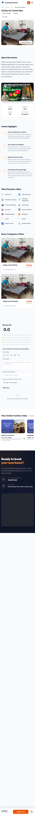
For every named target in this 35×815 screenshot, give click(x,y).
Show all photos (26, 42)
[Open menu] (32, 2)
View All (31, 415)
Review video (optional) (9, 372)
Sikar (12, 7)
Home (2, 7)
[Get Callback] (28, 2)
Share (5, 17)
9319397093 (12, 480)
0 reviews (8, 13)
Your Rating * (6, 352)
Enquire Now (21, 812)
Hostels (7, 7)
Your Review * (6, 359)
